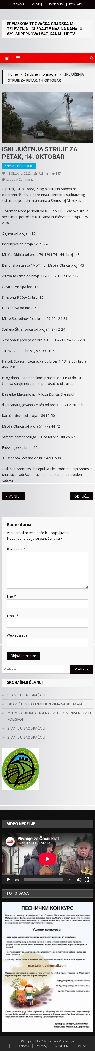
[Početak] (8, 879)
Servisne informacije (19, 166)
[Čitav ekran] (86, 879)
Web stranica (17, 635)
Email (12, 616)
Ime (11, 596)
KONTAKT (76, 4)
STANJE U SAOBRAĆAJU (26, 695)
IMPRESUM (56, 4)
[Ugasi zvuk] (78, 879)
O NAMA (18, 4)
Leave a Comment (19, 179)
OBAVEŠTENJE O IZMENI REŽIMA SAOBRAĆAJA (44, 704)
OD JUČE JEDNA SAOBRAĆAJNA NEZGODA (83, 496)
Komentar (16, 549)
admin (43, 173)
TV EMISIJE (36, 4)
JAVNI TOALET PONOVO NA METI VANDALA (16, 496)
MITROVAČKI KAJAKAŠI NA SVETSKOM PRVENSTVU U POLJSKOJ (50, 716)
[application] (47, 858)
